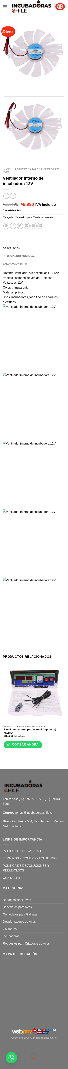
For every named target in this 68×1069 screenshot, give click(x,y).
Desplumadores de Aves (19, 921)
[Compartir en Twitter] (20, 226)
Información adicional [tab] (19, 256)
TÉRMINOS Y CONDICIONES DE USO (29, 858)
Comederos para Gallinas (20, 914)
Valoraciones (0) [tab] (15, 263)
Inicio (7, 169)
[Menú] (5, 6)
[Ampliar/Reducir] (14, 1046)
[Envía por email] (27, 226)
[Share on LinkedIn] (40, 226)
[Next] (17, 86)
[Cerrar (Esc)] (3, 1046)
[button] (11, 1057)
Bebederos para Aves (17, 907)
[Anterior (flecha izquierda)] (3, 1062)
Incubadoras (11, 936)
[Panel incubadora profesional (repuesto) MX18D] (34, 693)
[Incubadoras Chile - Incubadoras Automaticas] (31, 6)
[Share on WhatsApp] (6, 226)
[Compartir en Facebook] (13, 226)
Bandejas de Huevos (17, 900)
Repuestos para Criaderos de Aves (34, 217)
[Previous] (6, 86)
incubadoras (19, 297)
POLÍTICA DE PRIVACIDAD (22, 851)
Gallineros (10, 929)
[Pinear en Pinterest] (33, 226)
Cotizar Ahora (25, 744)
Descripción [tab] (11, 248)
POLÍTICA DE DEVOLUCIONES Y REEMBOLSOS (26, 868)
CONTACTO (11, 877)
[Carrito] (60, 6)
